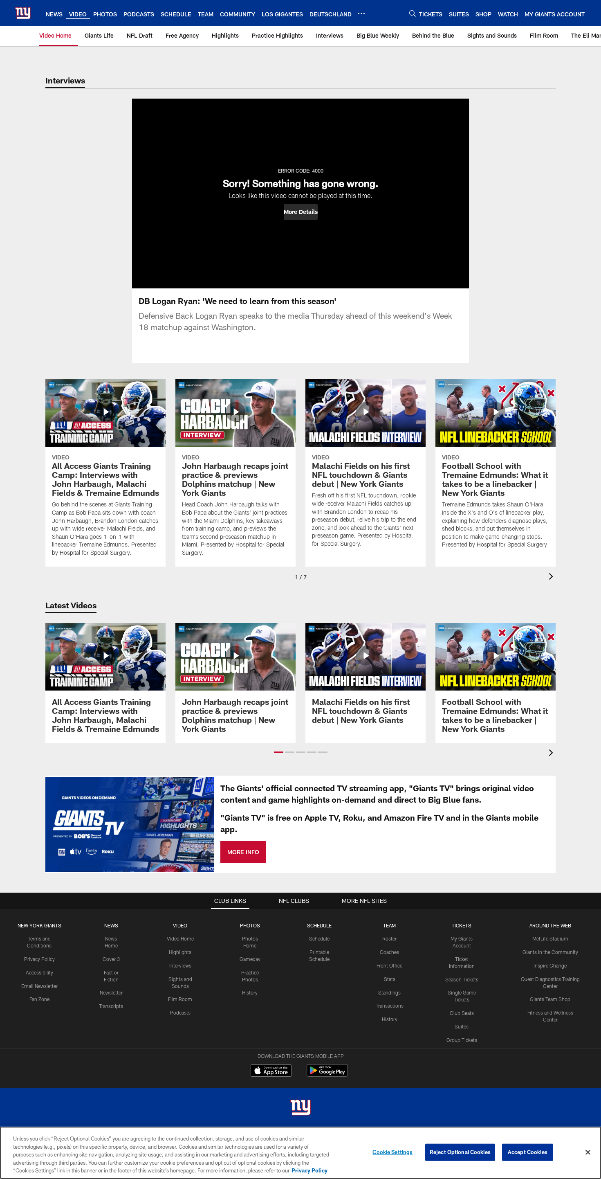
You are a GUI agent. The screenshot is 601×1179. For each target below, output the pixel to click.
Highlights (180, 952)
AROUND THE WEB (550, 925)
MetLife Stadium (550, 938)
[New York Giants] (300, 1108)
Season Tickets (461, 979)
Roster (389, 938)
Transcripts (111, 1006)
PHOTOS (250, 925)
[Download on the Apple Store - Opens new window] (271, 1071)
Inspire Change (550, 965)
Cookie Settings (392, 1152)
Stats (389, 979)
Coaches (389, 952)
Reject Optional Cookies (460, 1152)
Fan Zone (39, 999)
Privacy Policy (39, 959)
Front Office (389, 965)
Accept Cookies (527, 1152)
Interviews (180, 965)
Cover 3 (111, 959)
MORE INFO (243, 851)
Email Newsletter (39, 986)
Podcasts (180, 1012)
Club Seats (462, 1013)
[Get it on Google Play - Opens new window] (327, 1074)
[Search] (412, 13)
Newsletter (111, 992)
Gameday (250, 959)
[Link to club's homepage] (23, 13)
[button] (301, 212)
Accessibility (39, 972)
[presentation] (552, 577)
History (250, 992)
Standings (389, 992)
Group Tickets (461, 1040)
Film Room (180, 999)
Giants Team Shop (550, 999)
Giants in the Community (550, 952)
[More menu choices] (361, 13)
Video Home (180, 938)
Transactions (390, 1005)
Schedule (319, 938)
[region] (300, 1153)
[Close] (588, 1152)
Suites (462, 1026)
